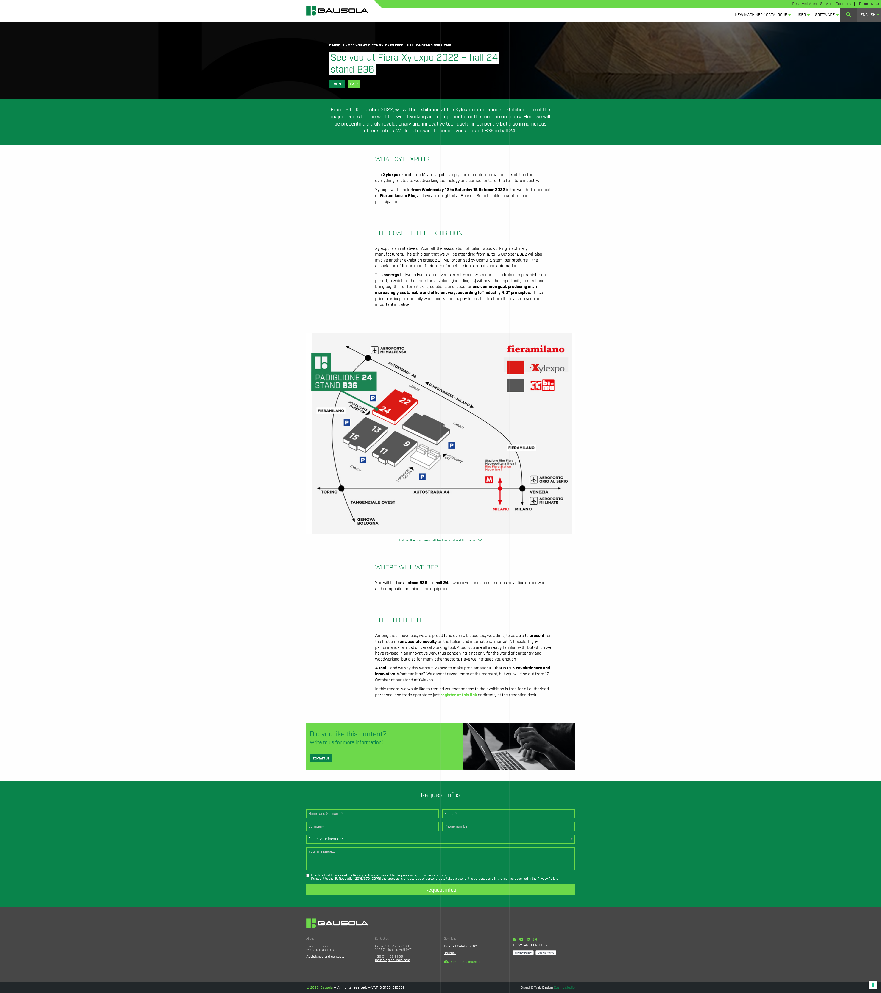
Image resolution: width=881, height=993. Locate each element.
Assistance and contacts (325, 956)
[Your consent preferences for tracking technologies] (873, 985)
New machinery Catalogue (761, 15)
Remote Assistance (462, 962)
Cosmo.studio (564, 987)
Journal (450, 953)
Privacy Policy (363, 875)
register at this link (458, 695)
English (868, 15)
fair (448, 45)
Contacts (843, 4)
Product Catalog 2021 (460, 946)
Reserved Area (804, 4)
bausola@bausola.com (392, 960)
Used (801, 15)
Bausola (337, 45)
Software (825, 15)
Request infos (440, 890)
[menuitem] (762, 15)
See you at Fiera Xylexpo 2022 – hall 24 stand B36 (394, 45)
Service (826, 4)
